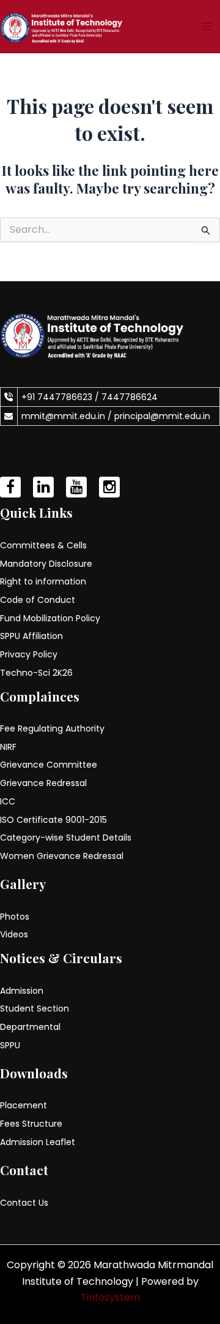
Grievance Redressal (43, 783)
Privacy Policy (28, 654)
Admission (21, 991)
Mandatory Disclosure (46, 564)
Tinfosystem (110, 1297)
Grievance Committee (48, 764)
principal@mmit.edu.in (162, 416)
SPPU (10, 1045)
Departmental (30, 1027)
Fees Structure (31, 1124)
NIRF (8, 747)
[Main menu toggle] (206, 26)
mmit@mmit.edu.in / (67, 416)
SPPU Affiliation (31, 636)
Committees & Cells (43, 545)
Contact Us (24, 1203)
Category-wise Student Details (65, 837)
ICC (7, 801)
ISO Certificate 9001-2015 (53, 820)
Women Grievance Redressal (61, 856)
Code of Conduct (37, 600)
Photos (14, 916)
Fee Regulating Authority (52, 728)
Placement (23, 1105)
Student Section (34, 1008)
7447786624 (129, 397)
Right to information (43, 581)
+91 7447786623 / (61, 397)
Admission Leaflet (37, 1142)
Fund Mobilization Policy (50, 618)
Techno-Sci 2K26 (36, 673)
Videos (14, 934)
